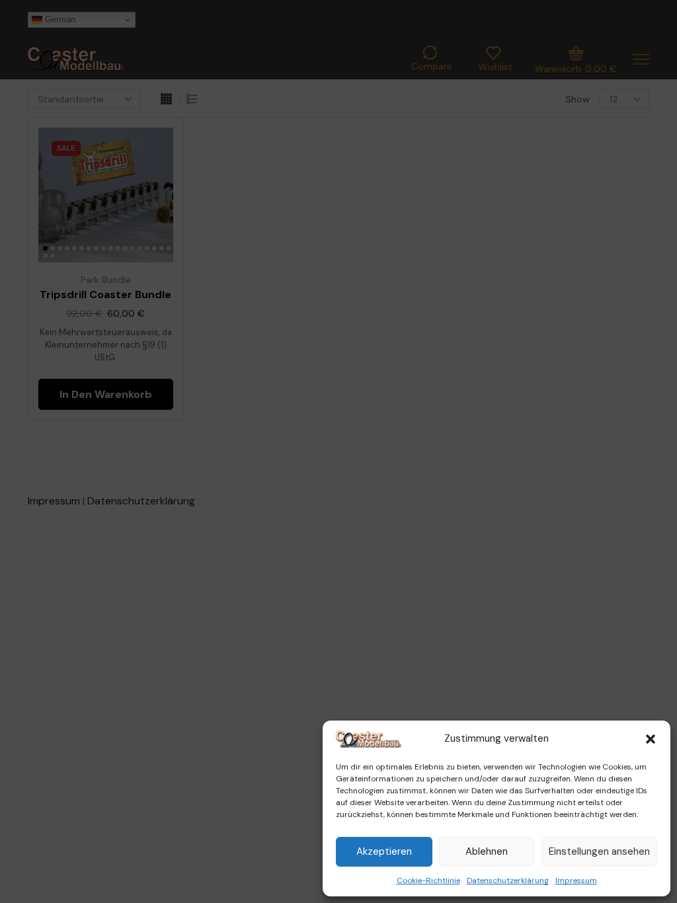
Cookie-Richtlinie (428, 880)
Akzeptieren (384, 851)
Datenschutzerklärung (508, 880)
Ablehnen (486, 851)
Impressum (576, 880)
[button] (650, 739)
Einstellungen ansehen (599, 851)
